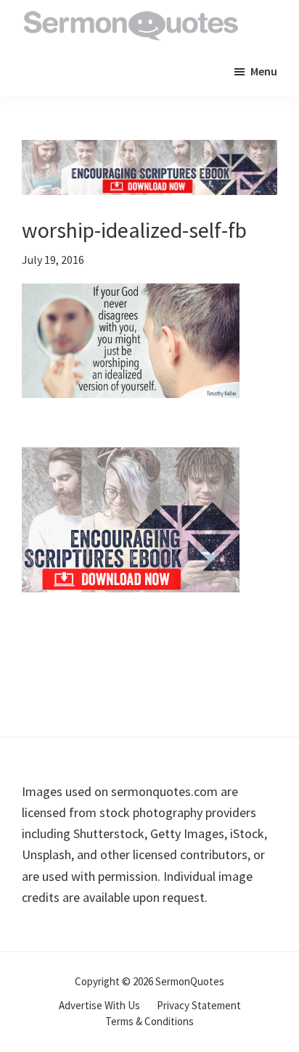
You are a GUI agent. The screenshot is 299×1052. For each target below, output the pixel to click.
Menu (263, 71)
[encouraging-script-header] (149, 150)
